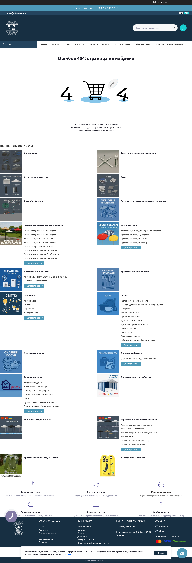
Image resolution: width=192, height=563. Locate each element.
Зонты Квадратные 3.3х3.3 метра (40, 242)
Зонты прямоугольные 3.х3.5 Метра (41, 254)
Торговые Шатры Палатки (37, 419)
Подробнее (66, 554)
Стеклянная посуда (130, 336)
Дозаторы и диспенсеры (36, 386)
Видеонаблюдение (33, 382)
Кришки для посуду (130, 316)
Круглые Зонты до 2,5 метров (135, 234)
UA (181, 13)
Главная (43, 44)
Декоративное (31, 312)
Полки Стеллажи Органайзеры (39, 394)
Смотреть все (33, 263)
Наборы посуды (128, 328)
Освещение (30, 295)
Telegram (163, 526)
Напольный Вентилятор (35, 280)
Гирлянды (29, 308)
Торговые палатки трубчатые (136, 377)
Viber (161, 531)
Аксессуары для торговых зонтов (138, 153)
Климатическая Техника (37, 271)
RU (186, 13)
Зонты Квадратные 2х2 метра (38, 238)
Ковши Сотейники (130, 312)
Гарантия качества (30, 492)
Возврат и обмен (122, 44)
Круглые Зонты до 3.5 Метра (134, 242)
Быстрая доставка (96, 492)
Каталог (81, 529)
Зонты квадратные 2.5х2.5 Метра (40, 230)
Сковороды (126, 332)
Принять (161, 553)
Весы (123, 177)
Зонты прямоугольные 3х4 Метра (40, 258)
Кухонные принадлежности (135, 271)
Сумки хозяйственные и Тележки (40, 402)
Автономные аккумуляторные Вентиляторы (46, 276)
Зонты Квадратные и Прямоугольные (43, 225)
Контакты (79, 44)
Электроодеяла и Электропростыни (41, 406)
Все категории (46, 538)
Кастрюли (125, 308)
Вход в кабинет (84, 526)
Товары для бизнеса (131, 353)
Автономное (30, 300)
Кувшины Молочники (131, 320)
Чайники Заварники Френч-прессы (138, 340)
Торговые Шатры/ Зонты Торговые (139, 419)
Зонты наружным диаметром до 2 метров (141, 230)
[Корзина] (183, 27)
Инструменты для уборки (36, 390)
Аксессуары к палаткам (36, 177)
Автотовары (30, 153)
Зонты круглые (129, 225)
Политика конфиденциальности (170, 44)
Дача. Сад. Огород (33, 201)
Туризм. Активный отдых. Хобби (41, 457)
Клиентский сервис (161, 492)
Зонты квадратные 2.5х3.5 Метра (40, 234)
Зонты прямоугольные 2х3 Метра (40, 250)
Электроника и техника (133, 457)
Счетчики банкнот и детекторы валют (139, 358)
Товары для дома (33, 377)
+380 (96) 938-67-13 (107, 7)
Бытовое (28, 304)
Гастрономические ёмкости (134, 300)
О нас (67, 44)
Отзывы (43, 542)
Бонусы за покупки (31, 512)
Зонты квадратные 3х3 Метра (38, 246)
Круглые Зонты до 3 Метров (134, 238)
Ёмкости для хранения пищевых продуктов (143, 201)
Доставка (93, 44)
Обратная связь (142, 44)
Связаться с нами (47, 533)
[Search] (173, 27)
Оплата (105, 44)
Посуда (124, 295)
